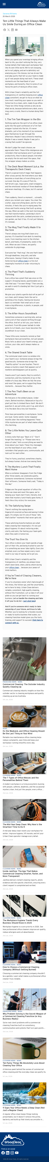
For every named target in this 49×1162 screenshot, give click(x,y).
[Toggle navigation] (4, 4)
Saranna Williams (10, 14)
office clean (23, 261)
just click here (29, 601)
